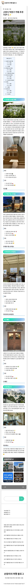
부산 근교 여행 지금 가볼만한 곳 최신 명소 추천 (13, 542)
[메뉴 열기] (25, 3)
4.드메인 (6, 82)
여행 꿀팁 (6, 512)
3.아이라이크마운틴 (8, 75)
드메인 (7, 87)
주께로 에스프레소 (9, 73)
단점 (9, 64)
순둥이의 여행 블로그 (10, 3)
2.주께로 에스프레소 (8, 68)
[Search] (21, 498)
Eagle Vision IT (22, 583)
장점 (9, 63)
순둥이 (5, 18)
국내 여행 (6, 9)
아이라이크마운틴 (9, 80)
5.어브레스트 (7, 89)
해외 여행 (6, 514)
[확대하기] (23, 103)
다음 (23, 487)
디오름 (7, 66)
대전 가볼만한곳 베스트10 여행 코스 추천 (12, 556)
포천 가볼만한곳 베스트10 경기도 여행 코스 (13, 559)
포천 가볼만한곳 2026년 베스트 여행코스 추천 (13, 535)
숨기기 (10, 58)
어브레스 (8, 94)
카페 (10, 9)
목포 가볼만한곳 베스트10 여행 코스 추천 (12, 538)
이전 (5, 487)
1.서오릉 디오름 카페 (8, 61)
